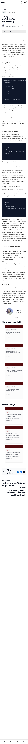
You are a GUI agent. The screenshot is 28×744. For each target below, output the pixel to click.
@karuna (18, 312)
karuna (7, 25)
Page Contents (9, 32)
